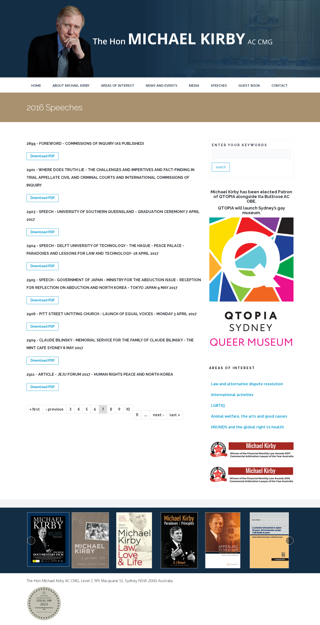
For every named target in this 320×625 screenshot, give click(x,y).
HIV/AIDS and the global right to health (247, 427)
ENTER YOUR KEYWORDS (239, 145)
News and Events (161, 85)
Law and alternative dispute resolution (247, 384)
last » (175, 414)
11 (137, 414)
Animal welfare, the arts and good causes (249, 416)
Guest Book (249, 85)
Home (36, 85)
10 (128, 409)
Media (194, 85)
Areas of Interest (117, 85)
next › (158, 414)
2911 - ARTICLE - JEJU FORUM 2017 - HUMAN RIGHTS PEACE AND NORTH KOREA (99, 374)
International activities (232, 394)
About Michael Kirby (70, 85)
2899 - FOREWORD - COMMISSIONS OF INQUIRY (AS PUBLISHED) (85, 143)
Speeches (219, 85)
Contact (280, 85)
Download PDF (42, 156)
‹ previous (54, 409)
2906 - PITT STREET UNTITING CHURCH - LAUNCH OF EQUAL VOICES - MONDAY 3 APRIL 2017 (111, 314)
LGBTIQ (218, 405)
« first (35, 409)
